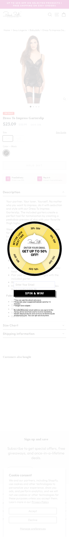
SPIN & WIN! (34, 293)
